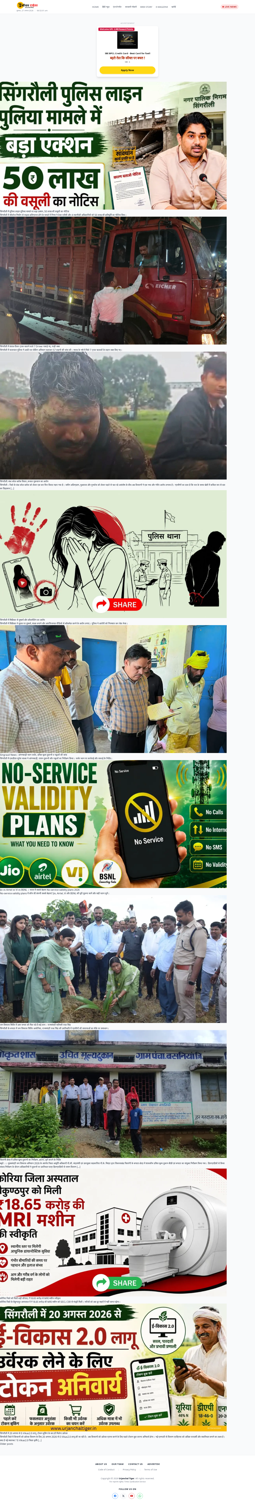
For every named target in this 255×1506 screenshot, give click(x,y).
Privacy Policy (129, 1469)
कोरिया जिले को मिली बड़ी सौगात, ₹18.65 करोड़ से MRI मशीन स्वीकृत (30, 1298)
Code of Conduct (106, 1469)
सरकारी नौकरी (131, 6)
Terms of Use (150, 1469)
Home (95, 6)
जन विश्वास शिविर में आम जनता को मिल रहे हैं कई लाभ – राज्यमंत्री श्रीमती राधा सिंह (35, 1024)
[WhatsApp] (140, 1496)
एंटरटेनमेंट (117, 6)
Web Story (146, 6)
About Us (101, 1463)
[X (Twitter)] (123, 1496)
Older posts (6, 1443)
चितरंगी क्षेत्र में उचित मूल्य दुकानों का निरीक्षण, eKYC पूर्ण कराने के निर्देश (30, 1159)
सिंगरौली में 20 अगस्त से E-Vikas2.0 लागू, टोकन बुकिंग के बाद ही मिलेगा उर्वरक (34, 1433)
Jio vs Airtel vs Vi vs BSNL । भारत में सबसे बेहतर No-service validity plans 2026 (40, 889)
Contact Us (135, 1463)
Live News (231, 6)
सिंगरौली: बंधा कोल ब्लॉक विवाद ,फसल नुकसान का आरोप (24, 481)
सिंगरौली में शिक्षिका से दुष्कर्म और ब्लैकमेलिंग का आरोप (22, 619)
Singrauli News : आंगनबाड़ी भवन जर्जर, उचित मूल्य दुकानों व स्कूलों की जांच (33, 754)
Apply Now (127, 70)
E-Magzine (162, 6)
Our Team (118, 1463)
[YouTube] (132, 1496)
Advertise (153, 1463)
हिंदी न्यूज (105, 6)
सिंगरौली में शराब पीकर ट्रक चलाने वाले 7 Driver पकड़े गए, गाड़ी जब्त (30, 346)
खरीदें (173, 6)
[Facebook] (115, 1496)
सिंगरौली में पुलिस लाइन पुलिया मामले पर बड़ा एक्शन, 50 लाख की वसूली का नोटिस (34, 211)
